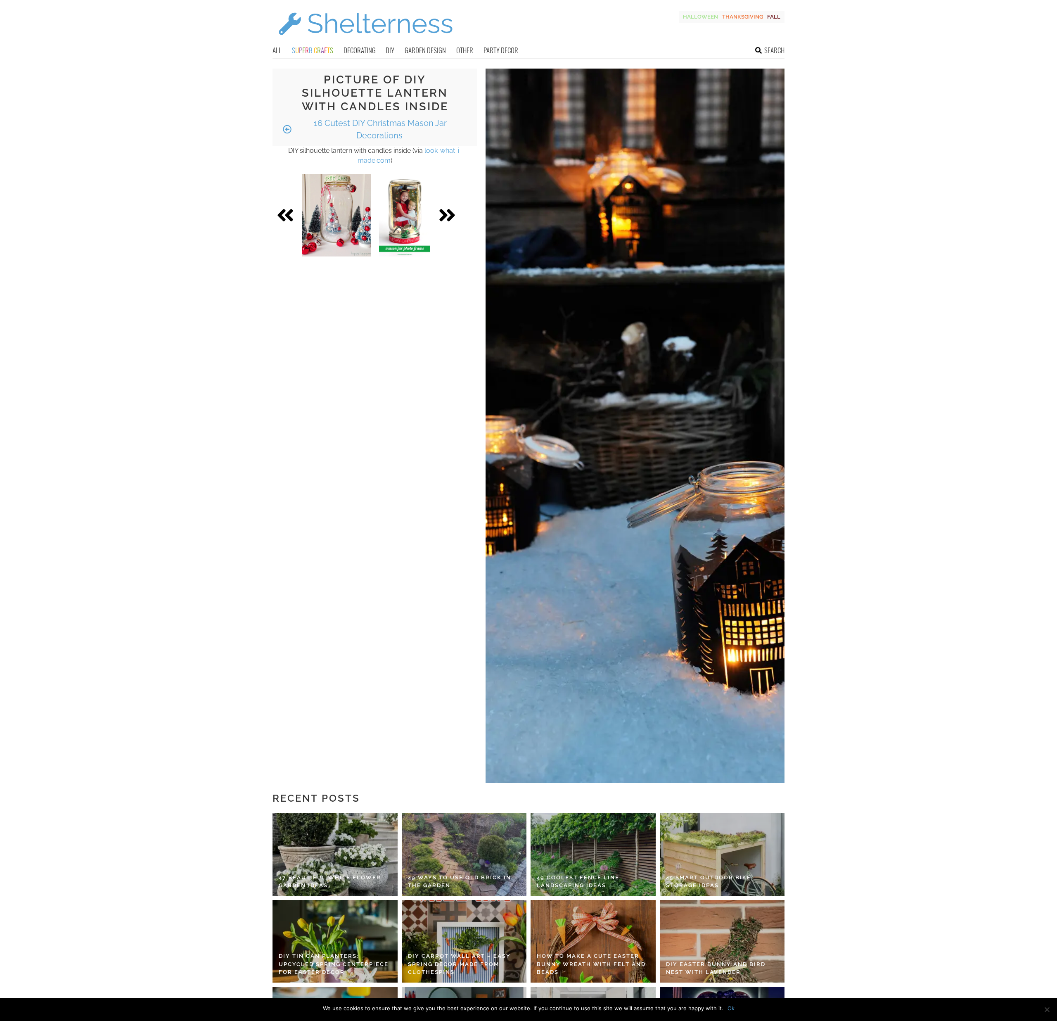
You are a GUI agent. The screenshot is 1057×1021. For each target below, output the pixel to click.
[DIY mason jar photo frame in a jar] (404, 215)
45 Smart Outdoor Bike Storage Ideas (708, 881)
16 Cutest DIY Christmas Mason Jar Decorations (379, 129)
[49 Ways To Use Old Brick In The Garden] (464, 854)
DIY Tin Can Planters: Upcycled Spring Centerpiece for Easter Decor (334, 964)
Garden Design (425, 50)
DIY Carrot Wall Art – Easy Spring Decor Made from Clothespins (459, 964)
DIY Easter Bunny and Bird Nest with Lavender (715, 968)
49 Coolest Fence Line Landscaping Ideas (578, 881)
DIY (390, 50)
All (277, 50)
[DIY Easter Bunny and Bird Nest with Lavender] (722, 941)
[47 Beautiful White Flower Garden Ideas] (335, 854)
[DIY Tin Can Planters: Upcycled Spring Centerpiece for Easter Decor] (335, 941)
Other (464, 50)
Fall (773, 17)
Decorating (360, 50)
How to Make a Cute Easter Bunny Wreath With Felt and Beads (591, 964)
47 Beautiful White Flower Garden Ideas (330, 881)
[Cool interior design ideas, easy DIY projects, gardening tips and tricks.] (365, 40)
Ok (731, 1008)
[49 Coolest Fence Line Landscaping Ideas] (593, 854)
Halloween (700, 17)
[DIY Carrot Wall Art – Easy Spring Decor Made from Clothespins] (464, 941)
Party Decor (500, 50)
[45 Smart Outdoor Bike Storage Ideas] (722, 854)
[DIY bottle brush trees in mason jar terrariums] (336, 215)
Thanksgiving (742, 17)
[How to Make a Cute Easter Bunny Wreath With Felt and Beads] (593, 941)
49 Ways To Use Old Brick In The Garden (459, 881)
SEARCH (774, 50)
